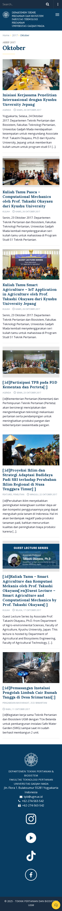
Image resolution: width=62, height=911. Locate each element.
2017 (15, 35)
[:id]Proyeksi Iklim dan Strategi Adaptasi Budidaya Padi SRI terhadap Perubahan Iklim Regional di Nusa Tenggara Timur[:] (29, 479)
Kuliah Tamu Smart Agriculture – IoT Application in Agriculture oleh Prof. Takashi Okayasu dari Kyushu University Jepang (30, 294)
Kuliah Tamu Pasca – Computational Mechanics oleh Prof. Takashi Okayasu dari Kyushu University (28, 199)
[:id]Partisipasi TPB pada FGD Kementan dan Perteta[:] (30, 384)
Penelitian (18, 494)
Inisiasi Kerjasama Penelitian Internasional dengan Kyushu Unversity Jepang (30, 100)
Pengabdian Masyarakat (16, 702)
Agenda (7, 109)
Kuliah (6, 211)
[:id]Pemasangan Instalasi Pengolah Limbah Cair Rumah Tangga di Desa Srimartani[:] (30, 693)
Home (6, 35)
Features (7, 494)
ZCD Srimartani (38, 702)
